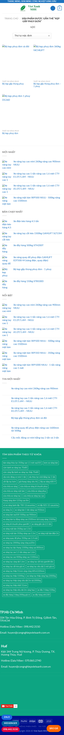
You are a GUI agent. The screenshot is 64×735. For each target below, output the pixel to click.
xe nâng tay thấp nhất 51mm (15, 585)
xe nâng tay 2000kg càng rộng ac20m (19, 543)
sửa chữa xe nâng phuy (36, 491)
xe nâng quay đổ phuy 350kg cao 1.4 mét (20, 538)
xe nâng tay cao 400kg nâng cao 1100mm (20, 557)
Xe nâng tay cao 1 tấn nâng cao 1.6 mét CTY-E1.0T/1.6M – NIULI (34, 399)
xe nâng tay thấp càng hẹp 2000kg (41, 576)
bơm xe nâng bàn (51, 463)
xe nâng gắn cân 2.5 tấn (41, 524)
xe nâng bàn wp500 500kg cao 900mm (19, 515)
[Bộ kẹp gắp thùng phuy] (16, 62)
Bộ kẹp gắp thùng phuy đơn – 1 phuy (47, 85)
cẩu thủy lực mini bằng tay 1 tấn (42, 477)
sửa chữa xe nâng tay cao (33, 496)
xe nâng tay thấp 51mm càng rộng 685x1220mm (24, 571)
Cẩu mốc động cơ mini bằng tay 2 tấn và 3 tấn (35, 438)
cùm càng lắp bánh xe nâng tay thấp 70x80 (21, 472)
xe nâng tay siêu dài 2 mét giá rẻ (40, 566)
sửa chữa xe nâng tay (12, 496)
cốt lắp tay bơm (9, 482)
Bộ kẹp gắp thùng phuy (13, 84)
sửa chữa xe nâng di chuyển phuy (34, 486)
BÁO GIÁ (54, 728)
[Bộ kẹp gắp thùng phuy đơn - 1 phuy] (47, 62)
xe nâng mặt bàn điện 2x (48, 533)
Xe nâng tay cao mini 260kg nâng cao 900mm (34, 388)
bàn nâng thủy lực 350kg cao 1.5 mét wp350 (22, 463)
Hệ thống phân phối (25, 726)
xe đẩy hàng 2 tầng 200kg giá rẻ (16, 595)
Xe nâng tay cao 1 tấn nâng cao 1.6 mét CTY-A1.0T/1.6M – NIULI (34, 409)
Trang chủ (11, 18)
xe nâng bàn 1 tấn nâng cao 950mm (30, 510)
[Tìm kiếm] (52, 8)
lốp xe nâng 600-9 (48, 482)
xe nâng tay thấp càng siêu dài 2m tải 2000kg (22, 581)
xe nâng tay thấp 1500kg (13, 576)
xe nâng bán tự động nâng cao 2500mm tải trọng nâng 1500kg (29, 519)
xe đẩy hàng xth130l (41, 595)
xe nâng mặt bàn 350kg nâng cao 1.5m (19, 533)
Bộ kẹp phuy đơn (10, 133)
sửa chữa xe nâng (10, 486)
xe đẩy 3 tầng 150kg (46, 590)
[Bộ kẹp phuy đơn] (16, 111)
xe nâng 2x (7, 510)
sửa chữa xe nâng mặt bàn (14, 491)
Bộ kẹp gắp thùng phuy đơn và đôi (29, 418)
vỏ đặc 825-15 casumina (48, 505)
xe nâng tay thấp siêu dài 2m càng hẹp (19, 590)
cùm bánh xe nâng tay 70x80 (15, 468)
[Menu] (4, 8)
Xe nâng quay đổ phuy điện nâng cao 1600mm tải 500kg (35, 429)
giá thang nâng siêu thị (28, 482)
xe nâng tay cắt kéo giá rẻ (13, 566)
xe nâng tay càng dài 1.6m (14, 562)
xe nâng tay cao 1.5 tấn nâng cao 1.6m (19, 552)
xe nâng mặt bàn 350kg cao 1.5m (17, 529)
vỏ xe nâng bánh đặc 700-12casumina (19, 505)
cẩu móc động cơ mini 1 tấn (14, 477)
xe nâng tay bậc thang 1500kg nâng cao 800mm (23, 548)
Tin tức (42, 726)
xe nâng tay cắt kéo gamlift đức (40, 562)
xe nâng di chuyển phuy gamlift (16, 524)
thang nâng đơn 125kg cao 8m (16, 500)
